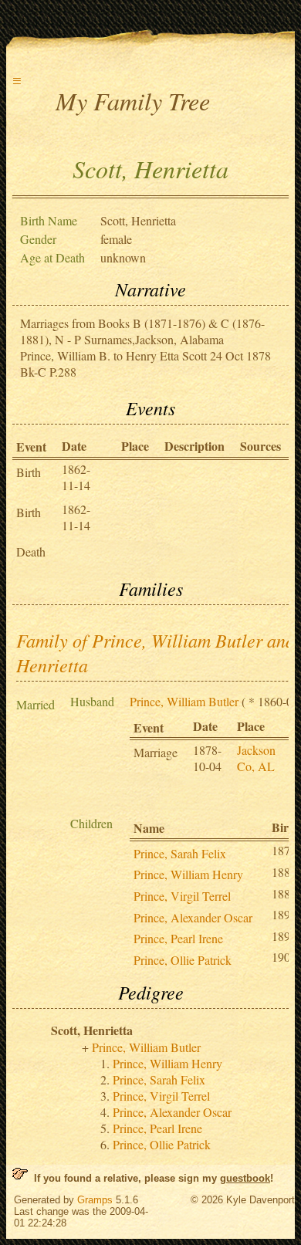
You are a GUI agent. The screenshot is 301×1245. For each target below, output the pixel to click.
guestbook (245, 1178)
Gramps (95, 1200)
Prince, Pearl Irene (178, 938)
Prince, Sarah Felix (180, 853)
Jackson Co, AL (256, 758)
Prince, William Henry (188, 874)
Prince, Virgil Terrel (182, 896)
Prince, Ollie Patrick (183, 960)
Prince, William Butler (184, 701)
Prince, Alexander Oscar (193, 917)
